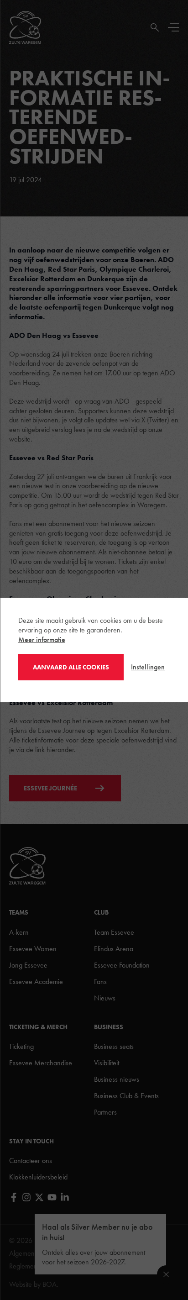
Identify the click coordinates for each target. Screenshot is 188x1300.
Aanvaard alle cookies (71, 667)
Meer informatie (41, 639)
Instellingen (148, 667)
